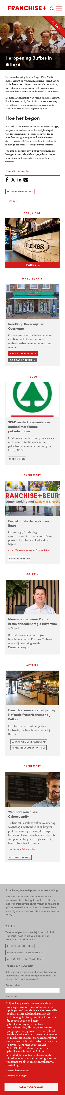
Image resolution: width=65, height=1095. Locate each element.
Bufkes (9, 80)
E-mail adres (12, 985)
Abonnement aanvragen (23, 959)
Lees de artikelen (18, 946)
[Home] (27, 8)
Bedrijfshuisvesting (19, 191)
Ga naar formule (21, 360)
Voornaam (11, 996)
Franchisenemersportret (29, 747)
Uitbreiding (17, 459)
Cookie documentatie (17, 1070)
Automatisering (20, 857)
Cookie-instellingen (16, 1075)
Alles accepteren (31, 1086)
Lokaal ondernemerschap (29, 741)
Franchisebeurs (19, 558)
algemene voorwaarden (26, 911)
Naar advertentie (21, 353)
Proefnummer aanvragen (23, 952)
